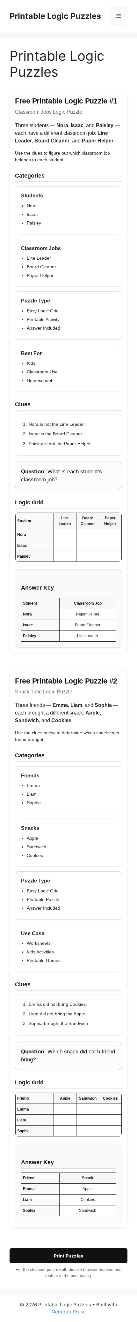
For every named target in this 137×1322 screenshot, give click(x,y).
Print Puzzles (68, 1255)
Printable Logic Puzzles (55, 16)
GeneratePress (69, 1312)
